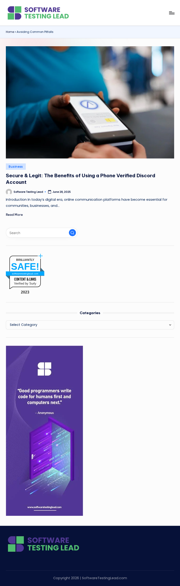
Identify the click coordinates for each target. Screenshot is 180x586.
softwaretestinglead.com (25, 273)
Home (10, 32)
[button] (72, 232)
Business (16, 167)
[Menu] (171, 13)
